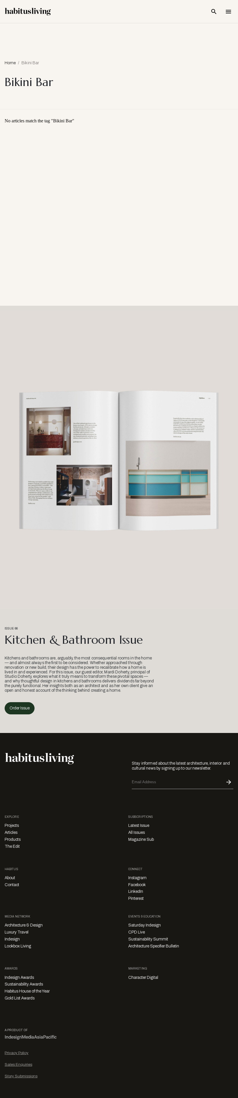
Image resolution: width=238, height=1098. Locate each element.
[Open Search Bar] (214, 12)
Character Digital (143, 977)
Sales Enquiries (18, 1064)
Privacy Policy (16, 1053)
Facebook (137, 885)
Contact (12, 885)
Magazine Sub (141, 839)
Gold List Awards (20, 998)
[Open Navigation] (228, 12)
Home (10, 63)
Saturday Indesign (144, 925)
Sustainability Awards (24, 984)
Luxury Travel (16, 932)
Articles (11, 832)
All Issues (136, 832)
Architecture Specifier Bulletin (153, 946)
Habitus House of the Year (27, 991)
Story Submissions (21, 1076)
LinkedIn (135, 891)
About (10, 878)
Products (13, 839)
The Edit (12, 846)
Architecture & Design (24, 925)
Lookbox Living (18, 946)
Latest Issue (138, 825)
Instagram (137, 878)
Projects (12, 825)
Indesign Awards (19, 977)
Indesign (12, 939)
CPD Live (136, 932)
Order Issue (20, 708)
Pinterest (136, 898)
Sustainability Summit (148, 939)
